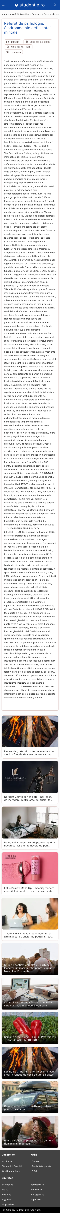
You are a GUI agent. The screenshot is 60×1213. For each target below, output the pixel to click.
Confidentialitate (11, 1171)
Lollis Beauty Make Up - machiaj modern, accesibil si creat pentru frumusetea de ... (30, 889)
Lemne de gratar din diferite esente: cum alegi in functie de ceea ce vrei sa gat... (29, 753)
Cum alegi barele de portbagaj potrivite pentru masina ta (29, 1108)
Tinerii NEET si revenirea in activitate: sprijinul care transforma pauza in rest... (28, 935)
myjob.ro (7, 1199)
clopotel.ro (8, 1204)
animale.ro (36, 1189)
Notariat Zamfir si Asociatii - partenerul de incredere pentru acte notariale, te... (28, 798)
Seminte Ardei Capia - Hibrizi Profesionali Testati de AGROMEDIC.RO (30, 1038)
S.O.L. (35, 1171)
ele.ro (5, 1189)
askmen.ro (7, 1184)
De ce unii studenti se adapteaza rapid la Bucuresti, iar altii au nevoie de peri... (29, 844)
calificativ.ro (37, 1184)
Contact (36, 1161)
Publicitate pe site (41, 1166)
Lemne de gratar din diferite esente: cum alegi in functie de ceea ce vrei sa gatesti (29, 1073)
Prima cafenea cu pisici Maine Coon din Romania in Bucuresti (28, 1142)
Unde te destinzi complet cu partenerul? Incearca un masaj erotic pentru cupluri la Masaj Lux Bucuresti (30, 968)
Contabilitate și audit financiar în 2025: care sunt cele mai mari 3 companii (28, 1004)
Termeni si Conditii (12, 1166)
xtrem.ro (6, 1194)
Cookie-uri (7, 1161)
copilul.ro (35, 1199)
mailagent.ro (37, 1194)
